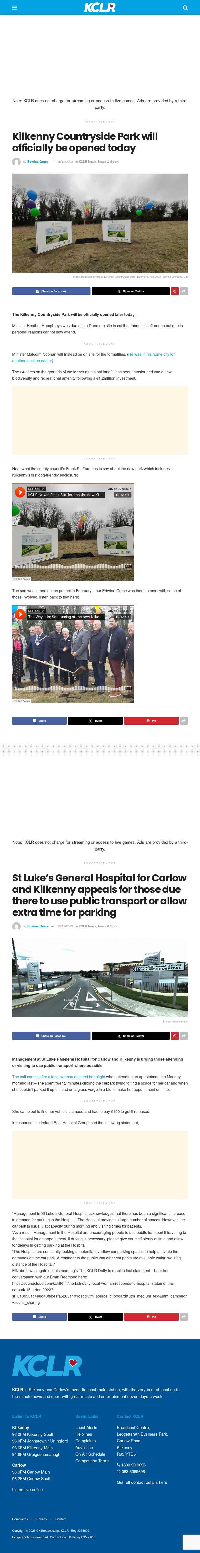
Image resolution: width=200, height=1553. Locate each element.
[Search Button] (185, 7)
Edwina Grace (37, 161)
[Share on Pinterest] (175, 291)
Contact (60, 1519)
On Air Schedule (90, 1454)
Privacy (41, 1519)
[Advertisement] (100, 56)
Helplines (83, 1434)
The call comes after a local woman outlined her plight (58, 1076)
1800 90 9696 (133, 1465)
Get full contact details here (142, 1482)
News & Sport (108, 161)
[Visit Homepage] (100, 7)
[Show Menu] (14, 7)
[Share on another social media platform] (184, 291)
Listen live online (27, 1489)
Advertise (84, 1447)
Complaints (85, 1440)
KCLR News (87, 161)
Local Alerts (86, 1427)
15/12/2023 (65, 161)
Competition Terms (92, 1460)
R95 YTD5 (126, 1454)
